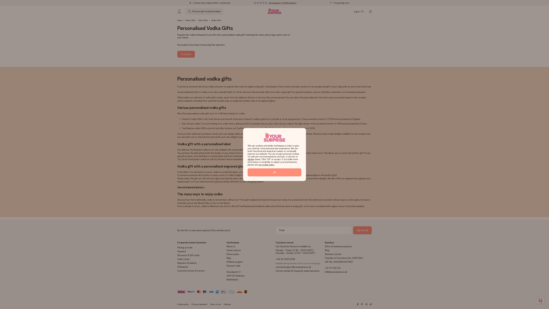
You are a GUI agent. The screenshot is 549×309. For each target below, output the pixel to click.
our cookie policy (266, 164)
